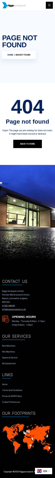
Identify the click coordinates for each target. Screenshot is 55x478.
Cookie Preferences (11, 402)
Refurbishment (9, 363)
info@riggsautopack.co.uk (14, 309)
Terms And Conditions (12, 390)
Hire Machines (8, 352)
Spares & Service (9, 357)
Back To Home (27, 144)
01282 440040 (8, 306)
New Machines (8, 346)
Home (4, 384)
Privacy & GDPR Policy (12, 396)
